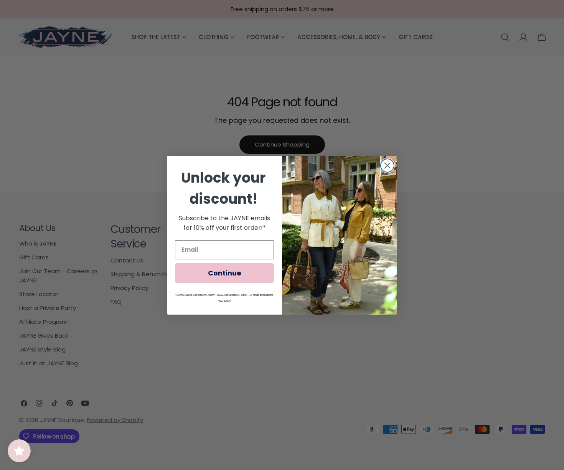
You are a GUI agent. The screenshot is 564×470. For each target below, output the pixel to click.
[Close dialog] (387, 165)
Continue (224, 273)
